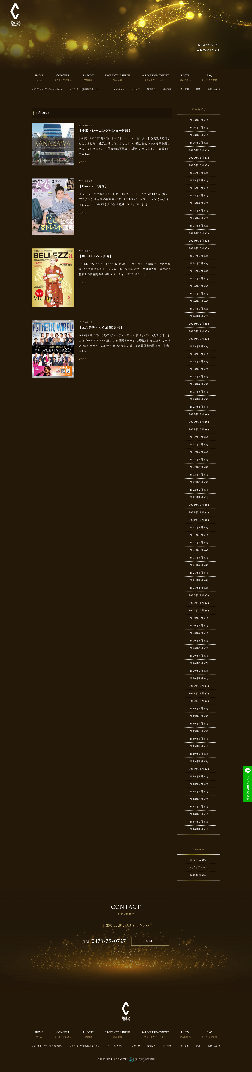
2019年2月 (196, 761)
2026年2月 (196, 142)
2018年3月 (196, 814)
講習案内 (151, 89)
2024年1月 (196, 316)
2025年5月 (196, 195)
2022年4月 (196, 474)
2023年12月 (196, 323)
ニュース (195, 860)
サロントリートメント (155, 80)
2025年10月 (196, 165)
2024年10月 (196, 248)
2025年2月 (196, 218)
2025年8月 (196, 172)
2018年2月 (196, 821)
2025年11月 (196, 157)
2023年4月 (196, 384)
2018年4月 (196, 806)
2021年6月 (196, 550)
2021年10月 (196, 520)
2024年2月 (196, 308)
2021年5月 (196, 557)
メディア (136, 89)
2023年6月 (196, 369)
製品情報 (117, 80)
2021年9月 (196, 527)
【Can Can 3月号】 (94, 186)
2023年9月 (196, 346)
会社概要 (185, 89)
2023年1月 (196, 406)
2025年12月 (196, 150)
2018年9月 (196, 776)
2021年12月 (196, 504)
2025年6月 (196, 188)
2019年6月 (196, 731)
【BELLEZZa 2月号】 (96, 256)
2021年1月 (196, 587)
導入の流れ (185, 80)
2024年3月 (196, 301)
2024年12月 (196, 233)
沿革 (198, 89)
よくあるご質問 (209, 80)
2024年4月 (196, 293)
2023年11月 (196, 331)
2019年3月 (196, 753)
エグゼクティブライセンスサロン (46, 89)
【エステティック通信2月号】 (101, 327)
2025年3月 (196, 210)
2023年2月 (196, 399)
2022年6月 (196, 459)
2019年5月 (196, 738)
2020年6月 (196, 640)
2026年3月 (196, 135)
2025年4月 (196, 203)
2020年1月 (196, 678)
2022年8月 (196, 444)
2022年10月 (196, 429)
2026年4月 (196, 127)
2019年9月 (196, 708)
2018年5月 (196, 799)
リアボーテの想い (63, 80)
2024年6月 (196, 278)
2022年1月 (196, 497)
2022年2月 (196, 489)
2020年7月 (196, 633)
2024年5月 (196, 286)
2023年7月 (196, 361)
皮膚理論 (88, 80)
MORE (82, 162)
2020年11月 (196, 602)
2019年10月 (196, 701)
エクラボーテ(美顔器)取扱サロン (85, 89)
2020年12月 (196, 595)
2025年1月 (196, 225)
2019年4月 (196, 746)
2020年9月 (196, 618)
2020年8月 (196, 625)
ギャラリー (168, 89)
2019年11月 (196, 693)
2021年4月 (196, 565)
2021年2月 (196, 580)
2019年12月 (196, 685)
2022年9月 (196, 437)
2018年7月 (196, 784)
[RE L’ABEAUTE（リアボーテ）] (15, 14)
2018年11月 (196, 768)
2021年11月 (196, 512)
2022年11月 (196, 421)
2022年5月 (196, 467)
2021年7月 (196, 542)
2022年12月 (196, 414)
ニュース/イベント (115, 89)
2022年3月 (196, 482)
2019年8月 (196, 716)
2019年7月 (196, 723)
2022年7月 (196, 452)
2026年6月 (196, 120)
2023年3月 (196, 391)
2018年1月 (196, 829)
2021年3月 (196, 572)
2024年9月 (196, 255)
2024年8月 (196, 263)
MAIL (150, 941)
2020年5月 (196, 648)
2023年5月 (196, 376)
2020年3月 (196, 663)
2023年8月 (196, 354)
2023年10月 (196, 338)
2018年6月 (196, 791)
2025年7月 (196, 180)
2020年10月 (196, 610)
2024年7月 (196, 271)
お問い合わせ (214, 89)
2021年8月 (196, 535)
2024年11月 (196, 240)
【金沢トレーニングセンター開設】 (105, 130)
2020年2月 (196, 670)
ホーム (39, 80)
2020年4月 (196, 655)
